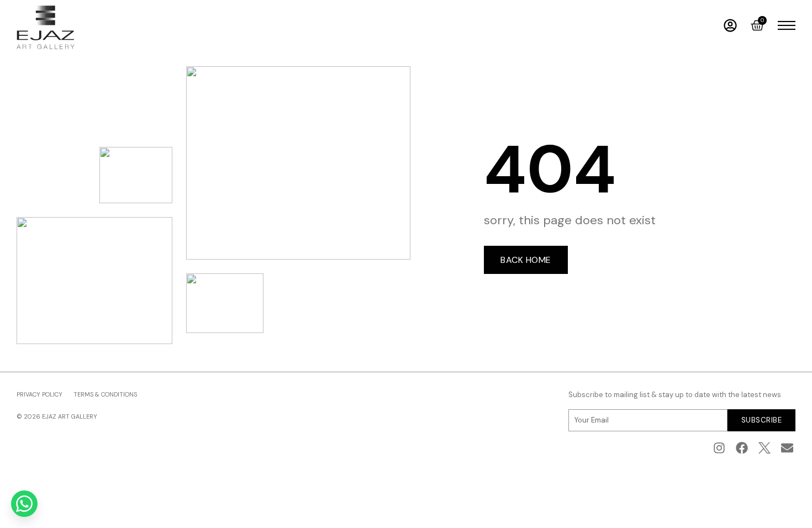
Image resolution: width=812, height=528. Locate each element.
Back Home (525, 260)
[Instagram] (719, 448)
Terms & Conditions (105, 394)
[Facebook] (742, 448)
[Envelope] (786, 448)
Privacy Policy (39, 394)
